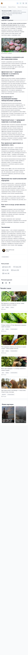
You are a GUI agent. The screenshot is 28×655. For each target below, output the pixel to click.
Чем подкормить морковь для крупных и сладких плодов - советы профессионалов (13, 347)
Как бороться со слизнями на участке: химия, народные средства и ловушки (12, 304)
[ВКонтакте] (2, 283)
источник (20, 245)
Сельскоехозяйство (5, 256)
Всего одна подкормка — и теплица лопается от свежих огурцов (13, 369)
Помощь (12, 307)
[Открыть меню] (26, 3)
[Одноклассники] (6, 283)
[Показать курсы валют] (20, 3)
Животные (4, 394)
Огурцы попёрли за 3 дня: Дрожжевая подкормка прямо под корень (13, 325)
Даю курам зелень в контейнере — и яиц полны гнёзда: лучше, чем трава (13, 391)
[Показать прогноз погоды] (17, 3)
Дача (3, 307)
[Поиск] (23, 3)
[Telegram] (9, 283)
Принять (6, 17)
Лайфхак (7, 307)
